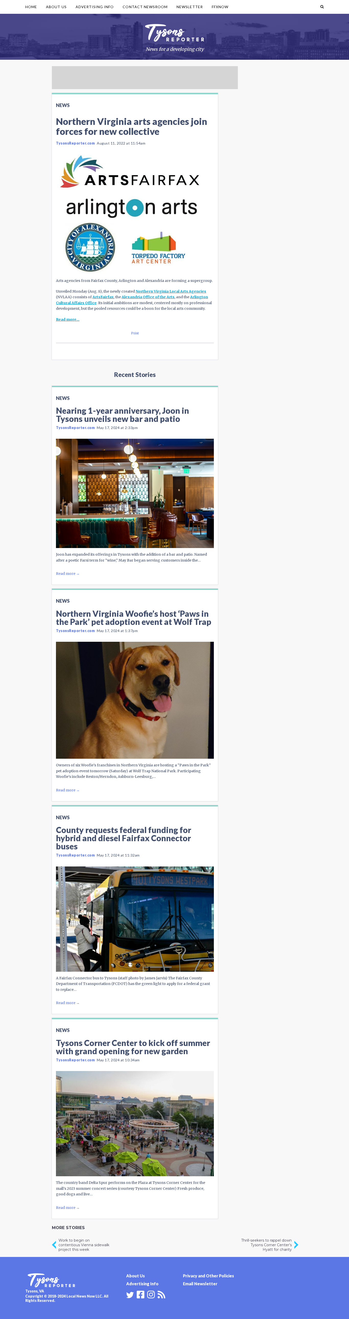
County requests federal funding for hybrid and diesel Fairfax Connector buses (123, 838)
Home (31, 7)
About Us (56, 7)
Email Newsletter (200, 1283)
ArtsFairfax (103, 297)
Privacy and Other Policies (208, 1275)
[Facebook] (140, 1294)
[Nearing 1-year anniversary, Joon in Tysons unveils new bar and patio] (135, 493)
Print (135, 333)
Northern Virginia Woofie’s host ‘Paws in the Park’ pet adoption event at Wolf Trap (133, 618)
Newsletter (190, 7)
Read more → (68, 573)
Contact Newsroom (145, 7)
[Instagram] (151, 1294)
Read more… (67, 319)
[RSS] (161, 1294)
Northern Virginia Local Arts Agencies (171, 291)
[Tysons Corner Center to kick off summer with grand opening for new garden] (135, 1123)
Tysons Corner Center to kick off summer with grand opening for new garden (133, 1047)
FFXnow (220, 7)
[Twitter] (130, 1295)
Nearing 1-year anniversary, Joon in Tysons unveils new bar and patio (122, 415)
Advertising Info (95, 7)
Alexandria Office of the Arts (148, 297)
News (62, 105)
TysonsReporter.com (75, 143)
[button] (322, 7)
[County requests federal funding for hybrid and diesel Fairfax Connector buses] (135, 919)
